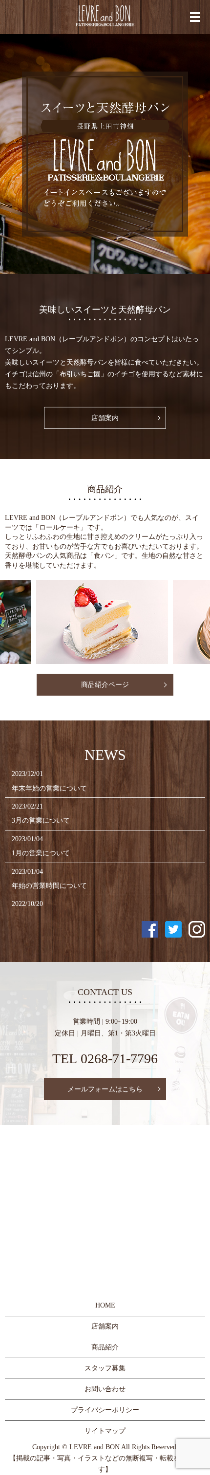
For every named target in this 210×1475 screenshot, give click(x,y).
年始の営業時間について (49, 885)
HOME (105, 1305)
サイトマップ (105, 1431)
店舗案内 (105, 418)
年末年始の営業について (49, 788)
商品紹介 (105, 1347)
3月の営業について (41, 820)
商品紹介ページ (105, 684)
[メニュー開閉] (195, 17)
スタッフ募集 (105, 1368)
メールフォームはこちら (105, 1089)
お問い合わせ (105, 1389)
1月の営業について (41, 853)
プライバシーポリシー (105, 1410)
